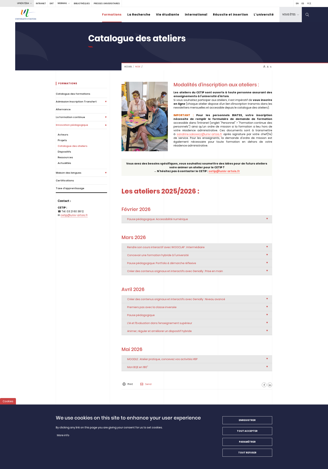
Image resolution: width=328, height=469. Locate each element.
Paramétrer (247, 441)
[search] (307, 14)
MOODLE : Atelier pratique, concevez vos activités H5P (162, 359)
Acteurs (63, 134)
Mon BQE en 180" (137, 367)
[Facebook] (264, 384)
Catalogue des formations (73, 94)
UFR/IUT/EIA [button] (23, 3)
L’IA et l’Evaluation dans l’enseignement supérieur (159, 323)
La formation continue (70, 117)
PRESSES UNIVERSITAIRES (107, 3)
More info (63, 435)
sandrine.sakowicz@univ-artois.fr (199, 134)
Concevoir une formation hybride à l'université (158, 255)
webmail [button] (62, 3)
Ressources (65, 157)
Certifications (65, 180)
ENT (52, 3)
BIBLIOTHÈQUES (82, 3)
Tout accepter (247, 431)
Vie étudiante (167, 15)
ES (303, 3)
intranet (41, 3)
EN (297, 3)
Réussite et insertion (230, 15)
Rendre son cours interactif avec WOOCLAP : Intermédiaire (166, 247)
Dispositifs (64, 151)
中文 (309, 3)
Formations (112, 15)
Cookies (8, 401)
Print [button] (130, 384)
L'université (264, 15)
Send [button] (148, 384)
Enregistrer (247, 420)
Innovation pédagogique (72, 125)
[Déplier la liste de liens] (106, 101)
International (196, 15)
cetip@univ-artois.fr (74, 215)
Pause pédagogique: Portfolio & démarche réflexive (161, 263)
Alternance (63, 109)
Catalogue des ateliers (72, 146)
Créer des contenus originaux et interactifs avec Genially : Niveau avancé (176, 299)
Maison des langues (68, 173)
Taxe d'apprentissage (70, 188)
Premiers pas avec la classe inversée (152, 307)
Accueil (128, 66)
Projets (62, 140)
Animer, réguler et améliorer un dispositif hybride (159, 331)
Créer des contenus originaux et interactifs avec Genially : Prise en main (175, 271)
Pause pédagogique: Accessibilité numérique (157, 219)
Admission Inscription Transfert (76, 101)
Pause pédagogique (141, 315)
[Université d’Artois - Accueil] (25, 14)
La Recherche (138, 15)
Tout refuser (247, 452)
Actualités (64, 163)
